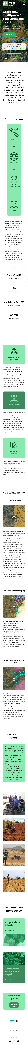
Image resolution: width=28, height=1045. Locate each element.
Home (14, 1027)
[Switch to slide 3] (22, 58)
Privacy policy (14, 1034)
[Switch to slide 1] (6, 58)
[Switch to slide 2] (14, 58)
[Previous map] (3, 53)
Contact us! (14, 1005)
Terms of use (14, 1037)
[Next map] (24, 53)
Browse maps (9, 34)
